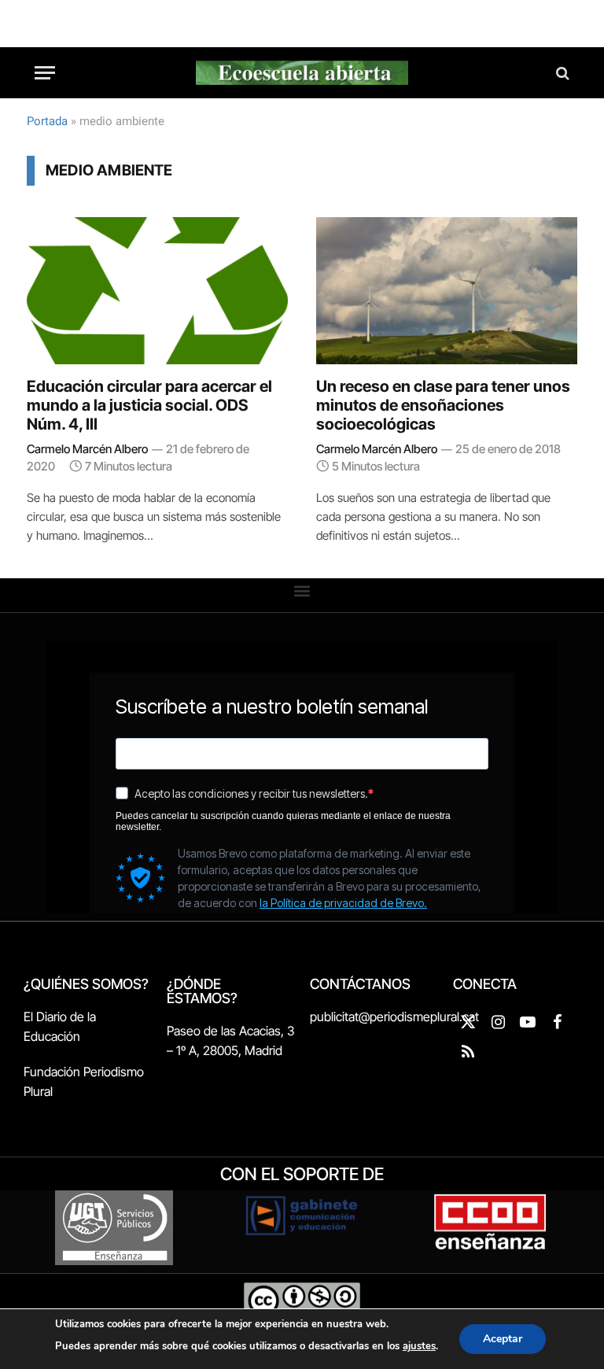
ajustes (419, 1346)
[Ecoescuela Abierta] (302, 72)
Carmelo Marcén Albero (87, 448)
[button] (302, 591)
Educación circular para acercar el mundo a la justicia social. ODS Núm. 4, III (149, 405)
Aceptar (502, 1338)
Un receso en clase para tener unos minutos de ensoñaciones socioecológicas (443, 405)
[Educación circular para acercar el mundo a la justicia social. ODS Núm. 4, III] (157, 290)
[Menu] (45, 72)
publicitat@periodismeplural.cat (394, 1016)
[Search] (561, 72)
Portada (47, 121)
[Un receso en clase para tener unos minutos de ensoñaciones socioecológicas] (446, 290)
